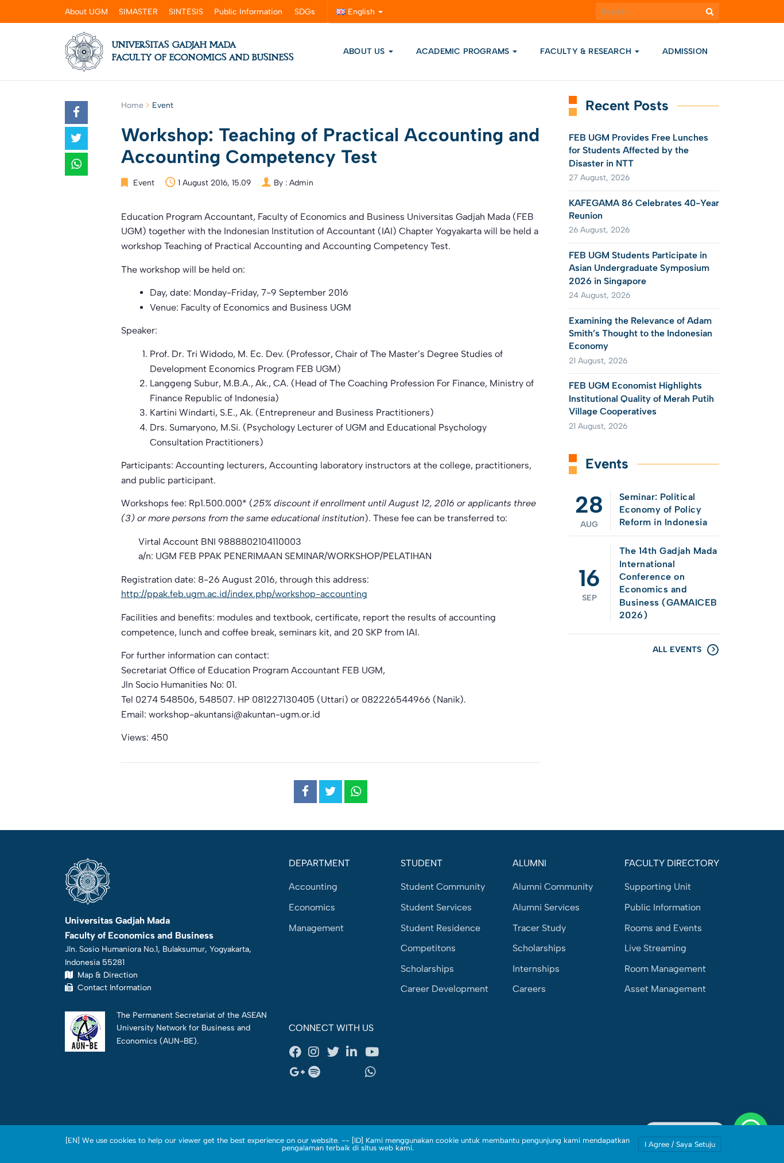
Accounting (313, 886)
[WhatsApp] (374, 1072)
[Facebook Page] (298, 1051)
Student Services (436, 907)
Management (316, 927)
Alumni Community (553, 886)
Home (132, 105)
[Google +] (298, 1072)
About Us (364, 51)
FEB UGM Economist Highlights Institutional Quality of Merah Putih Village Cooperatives (641, 398)
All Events (677, 649)
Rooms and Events (663, 927)
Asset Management (665, 988)
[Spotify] (317, 1072)
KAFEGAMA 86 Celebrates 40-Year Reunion (644, 209)
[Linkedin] (355, 1051)
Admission (685, 51)
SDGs (304, 12)
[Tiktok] (355, 1072)
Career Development (444, 988)
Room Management (665, 968)
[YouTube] (374, 1051)
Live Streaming (655, 948)
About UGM (86, 12)
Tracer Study (539, 927)
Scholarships (427, 968)
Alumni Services (546, 907)
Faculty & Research (587, 51)
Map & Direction (105, 974)
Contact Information (112, 987)
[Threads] (336, 1072)
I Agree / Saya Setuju (680, 1144)
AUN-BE (178, 1040)
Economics (312, 907)
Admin (301, 183)
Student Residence (440, 927)
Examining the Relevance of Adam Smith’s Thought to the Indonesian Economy (640, 333)
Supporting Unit (657, 886)
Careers (529, 988)
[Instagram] (317, 1051)
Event (162, 105)
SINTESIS (186, 12)
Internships (536, 968)
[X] (336, 1051)
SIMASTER (138, 12)
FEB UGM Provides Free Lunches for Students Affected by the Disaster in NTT (638, 150)
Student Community (443, 886)
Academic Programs (464, 51)
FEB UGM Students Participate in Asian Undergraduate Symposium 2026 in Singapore (639, 268)
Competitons (428, 948)
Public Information (248, 12)
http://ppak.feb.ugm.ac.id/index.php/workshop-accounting (244, 593)
